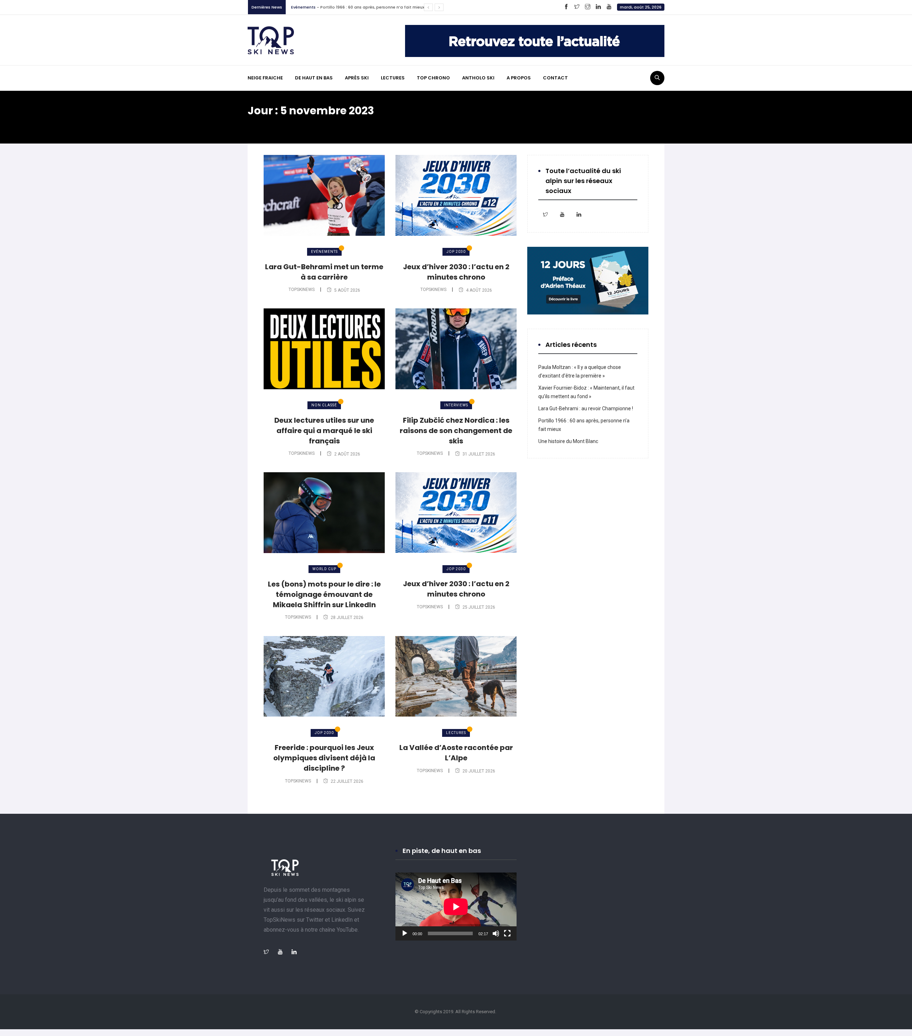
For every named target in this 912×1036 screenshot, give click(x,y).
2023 (287, 124)
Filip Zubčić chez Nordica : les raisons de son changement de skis (456, 430)
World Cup (324, 569)
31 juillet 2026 (478, 454)
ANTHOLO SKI (478, 77)
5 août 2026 (347, 290)
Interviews (456, 405)
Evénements (324, 252)
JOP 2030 (456, 252)
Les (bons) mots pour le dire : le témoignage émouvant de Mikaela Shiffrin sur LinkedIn (324, 594)
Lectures (299, 7)
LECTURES (393, 77)
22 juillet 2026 (347, 781)
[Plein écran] (507, 933)
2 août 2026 (347, 454)
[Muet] (495, 933)
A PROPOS (519, 77)
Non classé (324, 405)
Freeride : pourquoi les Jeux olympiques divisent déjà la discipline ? (324, 758)
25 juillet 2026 (478, 607)
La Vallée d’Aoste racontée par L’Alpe (456, 753)
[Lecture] (404, 933)
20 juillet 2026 (478, 771)
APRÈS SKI (357, 77)
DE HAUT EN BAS (314, 77)
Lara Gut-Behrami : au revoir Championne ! (585, 408)
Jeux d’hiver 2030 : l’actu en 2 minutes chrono (456, 272)
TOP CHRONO (433, 77)
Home (262, 124)
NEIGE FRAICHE (265, 77)
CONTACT (555, 77)
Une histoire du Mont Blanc (340, 7)
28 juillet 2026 (347, 617)
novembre (316, 124)
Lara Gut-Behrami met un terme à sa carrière (324, 272)
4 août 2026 (479, 290)
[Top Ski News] (271, 40)
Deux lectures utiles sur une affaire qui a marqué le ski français (324, 430)
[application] (456, 907)
